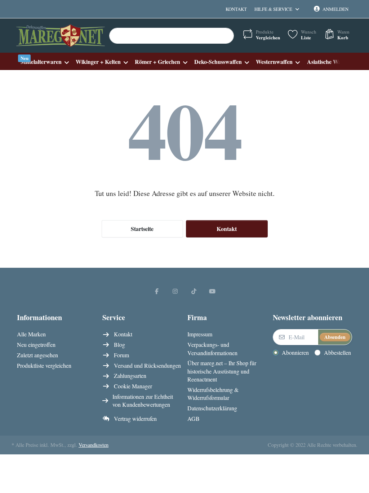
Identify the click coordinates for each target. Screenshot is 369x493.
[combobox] (171, 36)
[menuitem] (44, 61)
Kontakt (236, 9)
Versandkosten (93, 444)
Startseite (142, 228)
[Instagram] (175, 291)
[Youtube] (213, 291)
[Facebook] (157, 291)
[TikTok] (194, 291)
